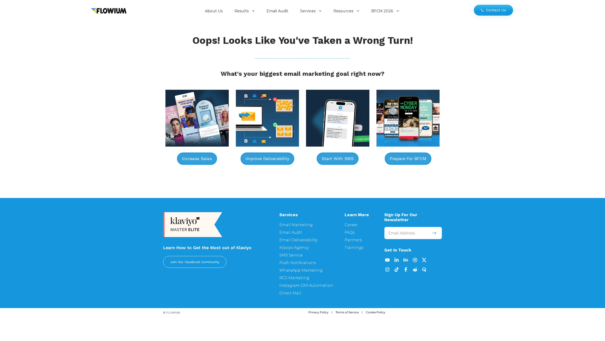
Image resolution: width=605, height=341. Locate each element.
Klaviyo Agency (294, 247)
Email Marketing (296, 225)
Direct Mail (290, 293)
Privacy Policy (318, 312)
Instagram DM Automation (306, 285)
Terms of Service (347, 312)
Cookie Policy (375, 312)
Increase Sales (197, 158)
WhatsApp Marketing (301, 270)
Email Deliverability (298, 240)
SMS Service (291, 255)
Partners (353, 240)
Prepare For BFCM (408, 158)
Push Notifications (297, 262)
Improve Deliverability (267, 158)
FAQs (349, 232)
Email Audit (277, 11)
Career (351, 225)
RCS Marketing (294, 278)
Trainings (354, 247)
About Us (214, 11)
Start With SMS (338, 158)
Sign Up (434, 233)
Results (241, 11)
